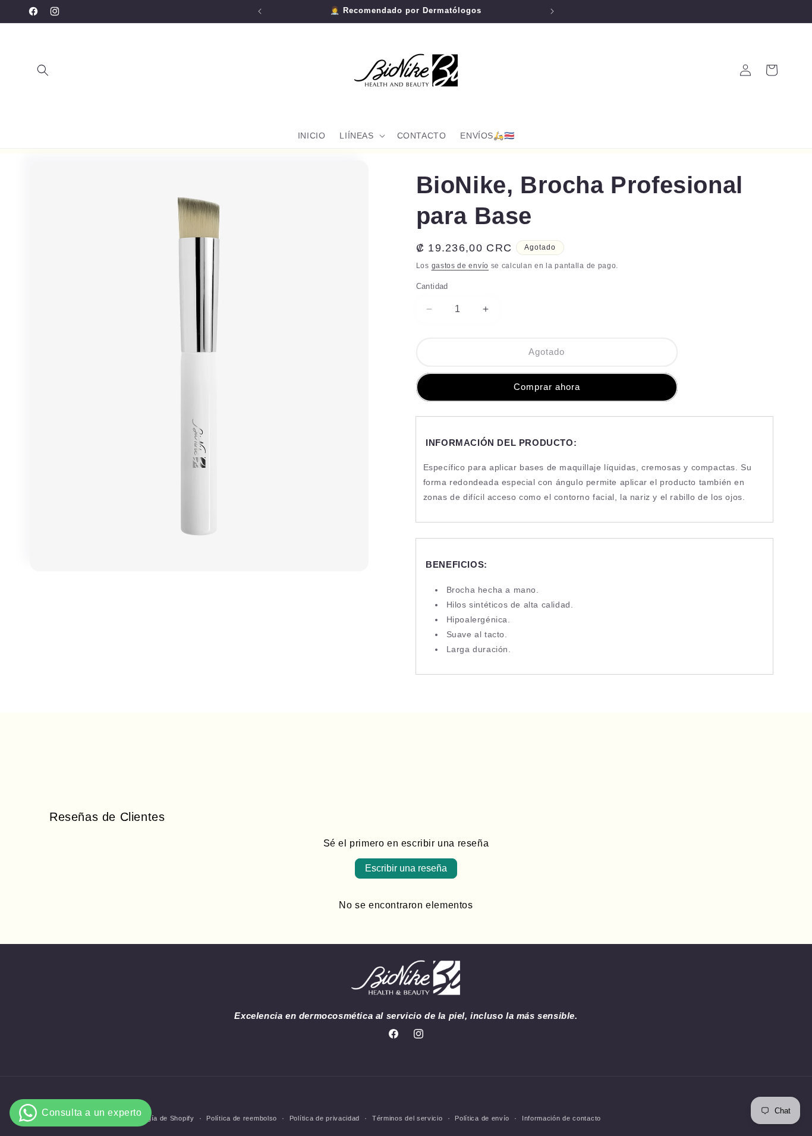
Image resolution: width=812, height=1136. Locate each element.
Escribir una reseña (406, 868)
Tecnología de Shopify (158, 1118)
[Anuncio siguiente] (552, 11)
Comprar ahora (547, 387)
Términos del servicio (407, 1118)
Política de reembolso (241, 1118)
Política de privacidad (324, 1118)
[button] (43, 70)
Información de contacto (561, 1118)
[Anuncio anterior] (260, 11)
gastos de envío (460, 266)
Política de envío (482, 1118)
